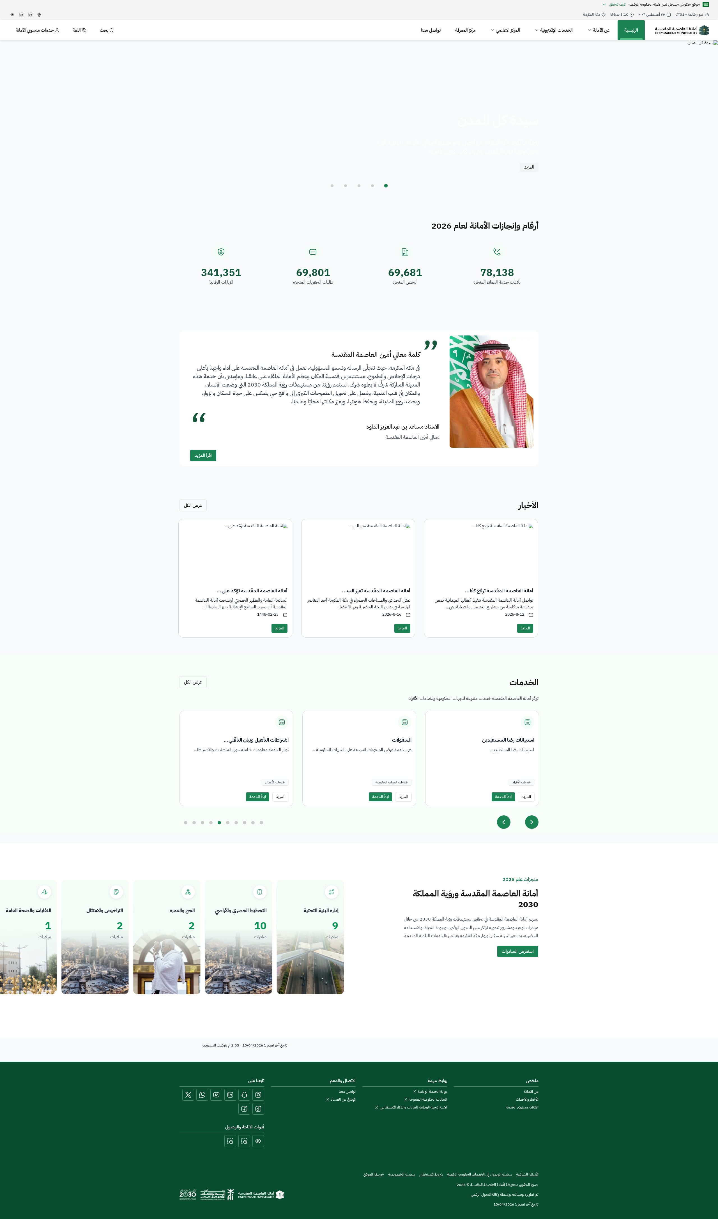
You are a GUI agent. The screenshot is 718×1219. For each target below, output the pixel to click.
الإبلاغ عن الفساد (343, 1099)
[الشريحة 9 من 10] (253, 823)
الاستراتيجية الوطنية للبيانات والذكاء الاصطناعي (413, 1107)
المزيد (529, 167)
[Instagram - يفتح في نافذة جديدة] (258, 1095)
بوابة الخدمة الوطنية (432, 1091)
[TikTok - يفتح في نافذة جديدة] (258, 1109)
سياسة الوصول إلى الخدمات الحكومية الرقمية (479, 1174)
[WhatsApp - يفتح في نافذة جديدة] (202, 1095)
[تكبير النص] (244, 1141)
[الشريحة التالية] (531, 822)
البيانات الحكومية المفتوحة (428, 1099)
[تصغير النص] (230, 1141)
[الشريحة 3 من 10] (202, 823)
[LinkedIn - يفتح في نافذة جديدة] (230, 1095)
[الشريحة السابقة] (503, 822)
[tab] (386, 186)
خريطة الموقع (373, 1174)
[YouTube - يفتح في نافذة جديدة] (216, 1095)
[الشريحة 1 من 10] (186, 823)
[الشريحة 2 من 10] (194, 823)
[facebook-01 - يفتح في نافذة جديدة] (244, 1109)
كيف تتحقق (617, 4)
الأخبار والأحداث (527, 1099)
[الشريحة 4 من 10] (211, 823)
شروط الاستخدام (431, 1174)
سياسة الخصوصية (401, 1174)
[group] (482, 758)
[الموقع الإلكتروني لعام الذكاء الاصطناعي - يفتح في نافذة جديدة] (217, 1194)
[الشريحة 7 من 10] (236, 823)
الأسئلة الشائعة (527, 1174)
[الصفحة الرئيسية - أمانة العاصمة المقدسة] (682, 30)
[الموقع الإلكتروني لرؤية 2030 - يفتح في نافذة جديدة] (188, 1194)
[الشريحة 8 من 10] (244, 823)
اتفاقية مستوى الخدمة (522, 1107)
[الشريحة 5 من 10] (219, 823)
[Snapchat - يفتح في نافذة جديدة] (244, 1095)
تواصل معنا (347, 1091)
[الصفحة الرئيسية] (261, 1194)
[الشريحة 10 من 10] (261, 823)
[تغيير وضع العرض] (258, 1141)
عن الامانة (531, 1091)
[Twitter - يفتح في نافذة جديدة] (188, 1095)
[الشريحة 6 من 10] (228, 823)
